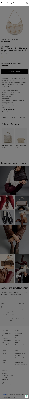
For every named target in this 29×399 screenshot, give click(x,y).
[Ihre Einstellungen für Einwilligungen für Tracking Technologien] (26, 396)
